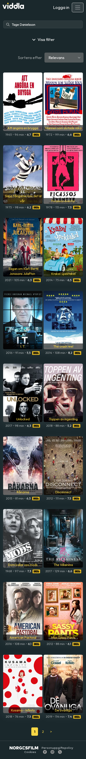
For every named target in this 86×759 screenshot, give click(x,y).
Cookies (30, 752)
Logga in (61, 7)
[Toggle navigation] (77, 7)
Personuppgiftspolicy (57, 747)
